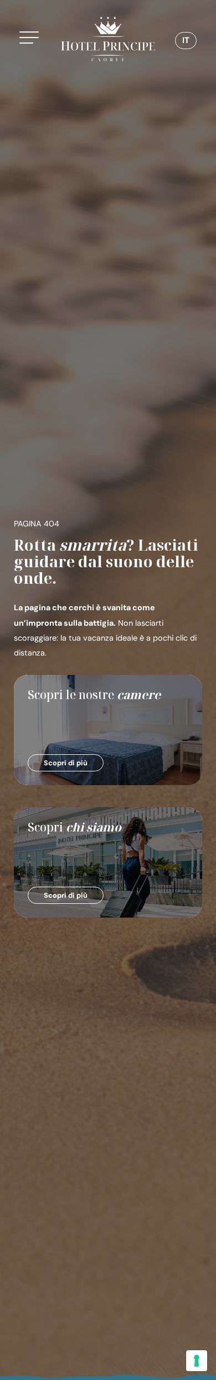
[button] (32, 39)
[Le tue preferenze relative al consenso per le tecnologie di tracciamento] (196, 1360)
